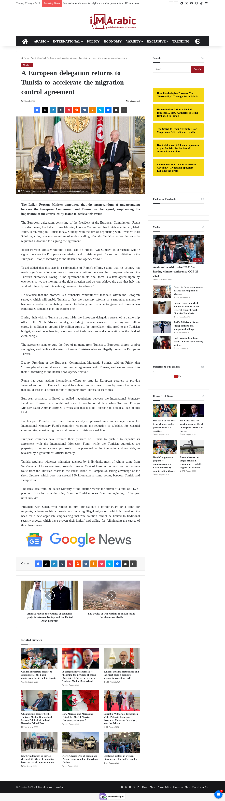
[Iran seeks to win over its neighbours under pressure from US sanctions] (165, 410)
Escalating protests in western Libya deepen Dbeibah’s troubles (120, 757)
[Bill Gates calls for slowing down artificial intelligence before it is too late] (192, 410)
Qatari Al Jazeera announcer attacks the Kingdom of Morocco (188, 290)
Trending (181, 41)
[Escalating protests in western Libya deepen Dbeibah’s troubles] (122, 742)
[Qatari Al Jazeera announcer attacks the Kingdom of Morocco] (162, 292)
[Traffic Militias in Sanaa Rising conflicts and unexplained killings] (162, 327)
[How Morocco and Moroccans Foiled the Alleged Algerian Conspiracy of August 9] (80, 700)
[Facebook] (37, 110)
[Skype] (100, 110)
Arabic (40, 41)
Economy (113, 41)
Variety (133, 41)
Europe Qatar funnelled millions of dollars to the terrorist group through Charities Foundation (186, 308)
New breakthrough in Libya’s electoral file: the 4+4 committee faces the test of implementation (37, 759)
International (66, 41)
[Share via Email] (116, 110)
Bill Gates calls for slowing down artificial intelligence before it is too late (191, 425)
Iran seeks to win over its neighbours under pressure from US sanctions (164, 425)
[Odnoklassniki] (92, 110)
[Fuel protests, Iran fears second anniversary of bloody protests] (162, 342)
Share (187, 787)
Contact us (178, 787)
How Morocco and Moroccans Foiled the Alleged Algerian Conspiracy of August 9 (77, 717)
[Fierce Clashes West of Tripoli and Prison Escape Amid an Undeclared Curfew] (80, 742)
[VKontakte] (84, 110)
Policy (93, 41)
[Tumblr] (60, 110)
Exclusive (156, 41)
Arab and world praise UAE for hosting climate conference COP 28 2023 (175, 271)
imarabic (59, 787)
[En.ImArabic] (112, 22)
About (152, 787)
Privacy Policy (164, 787)
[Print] (124, 110)
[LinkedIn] (53, 110)
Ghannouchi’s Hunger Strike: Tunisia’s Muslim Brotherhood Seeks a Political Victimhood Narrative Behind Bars (36, 719)
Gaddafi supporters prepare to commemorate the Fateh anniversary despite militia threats (38, 675)
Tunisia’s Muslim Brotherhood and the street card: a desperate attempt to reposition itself (121, 675)
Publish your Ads (200, 787)
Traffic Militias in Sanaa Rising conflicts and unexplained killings (186, 325)
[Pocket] (101, 563)
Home (26, 58)
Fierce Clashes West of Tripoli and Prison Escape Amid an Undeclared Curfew (80, 759)
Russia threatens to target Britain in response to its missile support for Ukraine (191, 462)
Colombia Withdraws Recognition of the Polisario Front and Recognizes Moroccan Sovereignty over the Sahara (121, 719)
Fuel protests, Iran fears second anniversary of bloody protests (188, 341)
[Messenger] (108, 110)
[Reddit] (76, 110)
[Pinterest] (68, 110)
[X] (45, 110)
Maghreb (42, 58)
